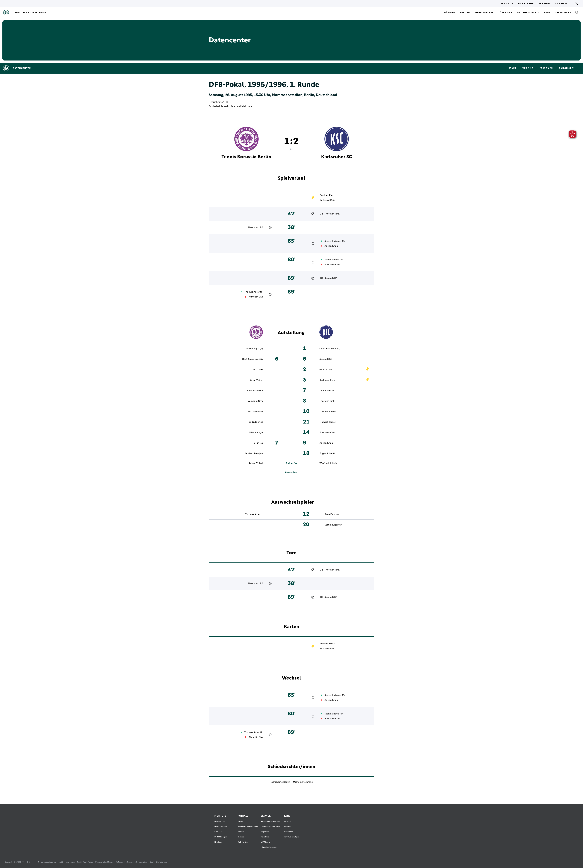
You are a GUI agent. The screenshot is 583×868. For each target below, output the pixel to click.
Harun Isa (253, 227)
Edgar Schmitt (327, 453)
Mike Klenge (256, 432)
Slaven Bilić (330, 278)
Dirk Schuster (326, 390)
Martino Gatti (255, 411)
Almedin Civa (256, 297)
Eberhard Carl (332, 264)
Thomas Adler (252, 292)
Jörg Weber (256, 380)
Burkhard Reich (328, 200)
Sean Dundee (331, 259)
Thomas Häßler (327, 411)
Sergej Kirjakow (332, 241)
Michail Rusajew (254, 453)
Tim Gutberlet (255, 422)
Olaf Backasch (255, 390)
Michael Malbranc (242, 106)
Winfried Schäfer (328, 463)
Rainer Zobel (256, 463)
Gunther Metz (327, 195)
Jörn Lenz (257, 369)
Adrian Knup (331, 246)
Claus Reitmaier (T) (329, 348)
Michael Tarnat (327, 422)
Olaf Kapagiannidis (252, 359)
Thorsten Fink (331, 214)
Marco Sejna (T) (254, 348)
